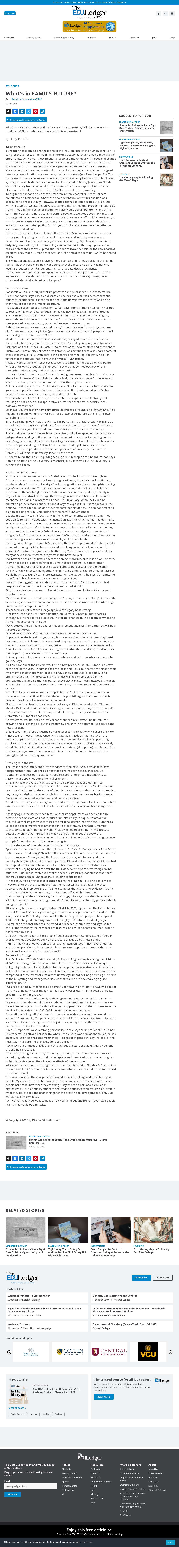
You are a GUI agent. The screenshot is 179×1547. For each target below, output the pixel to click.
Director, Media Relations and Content (115, 1295)
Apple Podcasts (18, 1414)
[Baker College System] (148, 1352)
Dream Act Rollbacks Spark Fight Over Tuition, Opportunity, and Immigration (68, 1141)
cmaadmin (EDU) (33, 99)
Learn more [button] (87, 1542)
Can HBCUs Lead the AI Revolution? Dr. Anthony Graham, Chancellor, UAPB (56, 1390)
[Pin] (35, 111)
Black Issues (17, 99)
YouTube (58, 1414)
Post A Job (162, 1277)
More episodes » (17, 1408)
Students (12, 86)
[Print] (8, 111)
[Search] (165, 13)
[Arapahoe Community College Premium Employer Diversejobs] (109, 1352)
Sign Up (12, 1494)
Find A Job (141, 1277)
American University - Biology (24, 1299)
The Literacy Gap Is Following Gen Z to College (136, 179)
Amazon (33, 1414)
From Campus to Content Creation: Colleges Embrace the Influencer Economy (137, 163)
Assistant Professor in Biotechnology (29, 1295)
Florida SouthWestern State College (111, 1299)
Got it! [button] (170, 1542)
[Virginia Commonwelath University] (70, 1352)
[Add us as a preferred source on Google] (42, 111)
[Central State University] (31, 1352)
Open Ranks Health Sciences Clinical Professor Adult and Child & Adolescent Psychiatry (45, 1310)
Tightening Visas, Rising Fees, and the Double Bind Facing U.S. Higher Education (137, 145)
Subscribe (10, 13)
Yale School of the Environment (109, 1315)
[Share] (15, 111)
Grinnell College (101, 1328)
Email (7, 1481)
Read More (103, 1396)
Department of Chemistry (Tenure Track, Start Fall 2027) (125, 1324)
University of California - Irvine (24, 1315)
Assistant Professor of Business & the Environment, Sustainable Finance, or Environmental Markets (129, 1310)
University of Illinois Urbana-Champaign (29, 1328)
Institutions (126, 157)
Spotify (46, 1414)
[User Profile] (158, 13)
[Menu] (172, 13)
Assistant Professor (19, 1324)
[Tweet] (28, 111)
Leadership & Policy (39, 1136)
